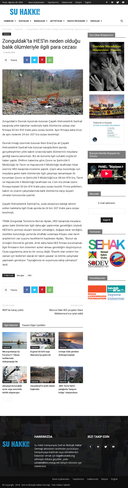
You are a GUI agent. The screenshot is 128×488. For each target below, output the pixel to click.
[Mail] (112, 2)
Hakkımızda (67, 2)
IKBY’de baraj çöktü (13, 310)
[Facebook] (106, 2)
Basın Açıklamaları (36, 2)
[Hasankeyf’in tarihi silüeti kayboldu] (42, 374)
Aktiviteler (56, 21)
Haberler (9, 21)
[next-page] (10, 399)
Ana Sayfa (7, 29)
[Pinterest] (42, 60)
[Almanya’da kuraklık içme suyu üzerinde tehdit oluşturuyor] (14, 374)
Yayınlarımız (53, 2)
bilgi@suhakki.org (65, 455)
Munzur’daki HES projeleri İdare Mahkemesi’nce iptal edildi (66, 312)
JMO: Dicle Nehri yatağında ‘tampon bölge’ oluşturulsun (67, 389)
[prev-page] (4, 399)
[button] (122, 21)
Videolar (95, 21)
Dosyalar (24, 21)
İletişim (78, 2)
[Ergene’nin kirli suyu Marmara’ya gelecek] (42, 340)
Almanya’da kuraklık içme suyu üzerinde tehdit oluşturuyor (12, 389)
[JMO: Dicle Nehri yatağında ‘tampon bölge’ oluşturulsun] (70, 374)
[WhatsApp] (49, 60)
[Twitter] (117, 2)
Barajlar (20, 275)
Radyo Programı (76, 21)
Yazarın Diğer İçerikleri (33, 325)
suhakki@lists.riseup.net (47, 462)
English (88, 2)
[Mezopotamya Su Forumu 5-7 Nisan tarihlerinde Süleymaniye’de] (14, 340)
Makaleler (39, 21)
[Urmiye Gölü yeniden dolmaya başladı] (70, 340)
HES (30, 275)
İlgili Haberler (11, 325)
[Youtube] (123, 2)
